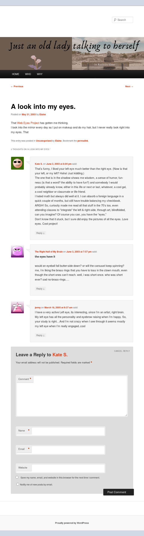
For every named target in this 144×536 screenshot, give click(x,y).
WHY (40, 74)
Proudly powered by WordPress (72, 523)
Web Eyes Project (28, 123)
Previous (17, 86)
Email (24, 449)
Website (22, 467)
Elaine (42, 114)
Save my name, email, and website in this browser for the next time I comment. (60, 477)
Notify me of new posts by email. (36, 484)
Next (129, 86)
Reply (40, 232)
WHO (28, 74)
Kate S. (39, 163)
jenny (38, 307)
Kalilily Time (27, 20)
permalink (82, 140)
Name (24, 431)
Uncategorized (44, 140)
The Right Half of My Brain (49, 251)
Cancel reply (122, 351)
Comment (24, 379)
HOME (15, 74)
